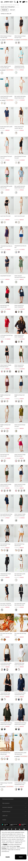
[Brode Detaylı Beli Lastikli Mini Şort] (7, 116)
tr (26, 1)
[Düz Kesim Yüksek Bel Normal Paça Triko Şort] (7, 593)
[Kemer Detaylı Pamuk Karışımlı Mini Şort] (7, 55)
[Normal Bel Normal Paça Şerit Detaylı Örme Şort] (7, 503)
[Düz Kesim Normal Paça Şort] (7, 623)
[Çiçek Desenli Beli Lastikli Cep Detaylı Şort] (7, 86)
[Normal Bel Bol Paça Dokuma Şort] (7, 533)
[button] (2, 42)
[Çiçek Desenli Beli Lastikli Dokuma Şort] (7, 175)
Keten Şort (12, 9)
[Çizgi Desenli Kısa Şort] (7, 265)
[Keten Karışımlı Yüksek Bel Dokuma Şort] (7, 354)
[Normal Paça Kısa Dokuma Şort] (7, 295)
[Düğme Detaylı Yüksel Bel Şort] (7, 772)
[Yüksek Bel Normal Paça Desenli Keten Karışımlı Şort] (7, 712)
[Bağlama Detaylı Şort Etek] (7, 384)
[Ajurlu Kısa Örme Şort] (7, 205)
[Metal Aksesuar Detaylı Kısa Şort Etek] (7, 25)
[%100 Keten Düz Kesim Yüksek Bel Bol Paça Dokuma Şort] (7, 652)
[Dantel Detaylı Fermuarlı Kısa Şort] (7, 146)
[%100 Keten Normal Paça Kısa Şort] (7, 325)
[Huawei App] (22, 824)
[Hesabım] (17, 2)
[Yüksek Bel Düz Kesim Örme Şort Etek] (7, 563)
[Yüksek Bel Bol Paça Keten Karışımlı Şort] (7, 682)
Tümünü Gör (4, 9)
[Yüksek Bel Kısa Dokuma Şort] (7, 235)
